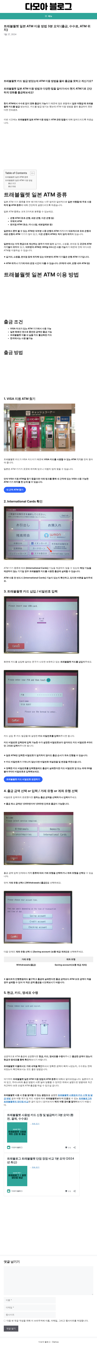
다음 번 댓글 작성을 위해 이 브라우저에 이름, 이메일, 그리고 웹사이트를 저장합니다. (47, 1320)
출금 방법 (12, 186)
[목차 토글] (31, 173)
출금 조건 (12, 183)
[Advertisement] (48, 58)
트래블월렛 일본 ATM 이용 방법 (18, 180)
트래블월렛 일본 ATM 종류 (16, 177)
